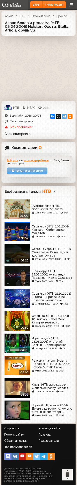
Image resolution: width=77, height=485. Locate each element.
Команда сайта (49, 428)
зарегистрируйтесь (36, 160)
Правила (45, 434)
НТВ (22, 16)
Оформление (41, 16)
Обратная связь (15, 440)
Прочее (61, 16)
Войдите (12, 160)
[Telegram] (64, 116)
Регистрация (54, 4)
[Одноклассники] (70, 116)
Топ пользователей (18, 447)
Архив (9, 16)
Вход (36, 4)
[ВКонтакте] (52, 116)
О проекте (12, 428)
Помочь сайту (14, 434)
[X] (58, 116)
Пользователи (49, 440)
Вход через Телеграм (29, 170)
